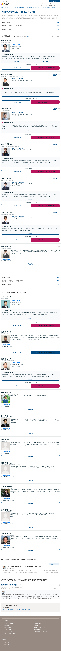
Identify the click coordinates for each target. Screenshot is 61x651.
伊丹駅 (13, 302)
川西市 (8, 475)
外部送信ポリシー (38, 629)
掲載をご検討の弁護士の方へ (41, 631)
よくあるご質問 (8, 631)
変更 (58, 22)
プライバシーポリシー (39, 627)
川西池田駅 (5, 476)
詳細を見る (30, 264)
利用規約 (36, 625)
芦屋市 (11, 609)
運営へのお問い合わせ (9, 633)
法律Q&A (6, 625)
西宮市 (18, 362)
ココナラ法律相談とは (9, 623)
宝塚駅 (13, 46)
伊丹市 (18, 300)
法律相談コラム (8, 627)
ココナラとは (7, 629)
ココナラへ (4, 1)
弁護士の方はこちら (54, 1)
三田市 (25, 609)
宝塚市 (18, 44)
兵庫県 (13, 44)
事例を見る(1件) (16, 61)
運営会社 (6, 642)
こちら (28, 36)
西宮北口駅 (15, 364)
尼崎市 (4, 609)
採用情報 (6, 644)
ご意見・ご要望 (37, 623)
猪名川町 (30, 609)
